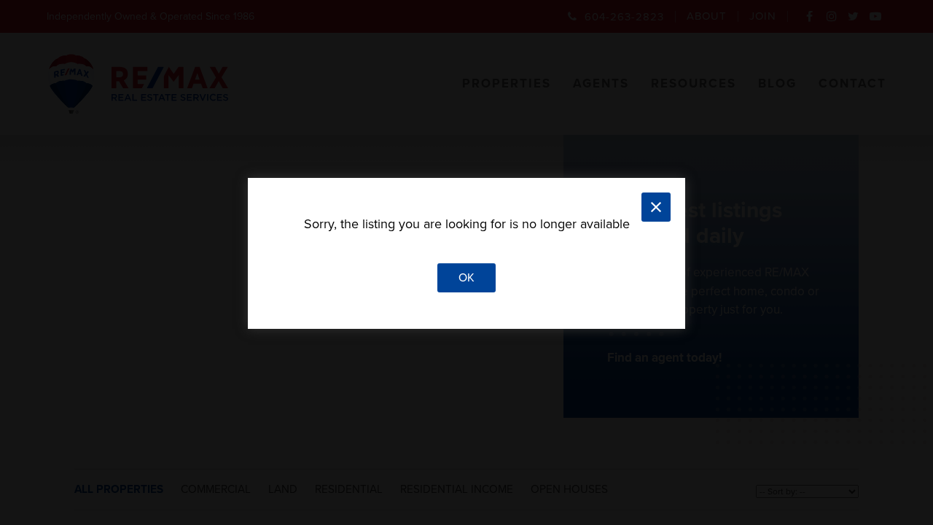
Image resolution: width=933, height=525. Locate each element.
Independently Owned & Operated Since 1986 (150, 16)
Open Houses (569, 489)
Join (762, 16)
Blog (777, 83)
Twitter (853, 21)
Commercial (216, 489)
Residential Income (456, 489)
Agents (601, 83)
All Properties (118, 489)
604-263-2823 (624, 17)
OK (466, 278)
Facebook (810, 21)
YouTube (875, 21)
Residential (349, 489)
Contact (852, 83)
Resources (693, 83)
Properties (506, 83)
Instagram (832, 21)
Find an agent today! (664, 357)
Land (282, 489)
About (707, 16)
